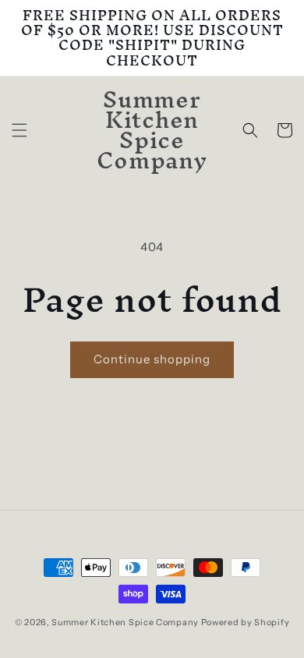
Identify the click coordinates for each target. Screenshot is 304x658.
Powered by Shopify (245, 622)
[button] (19, 130)
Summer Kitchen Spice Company (125, 622)
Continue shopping (152, 359)
